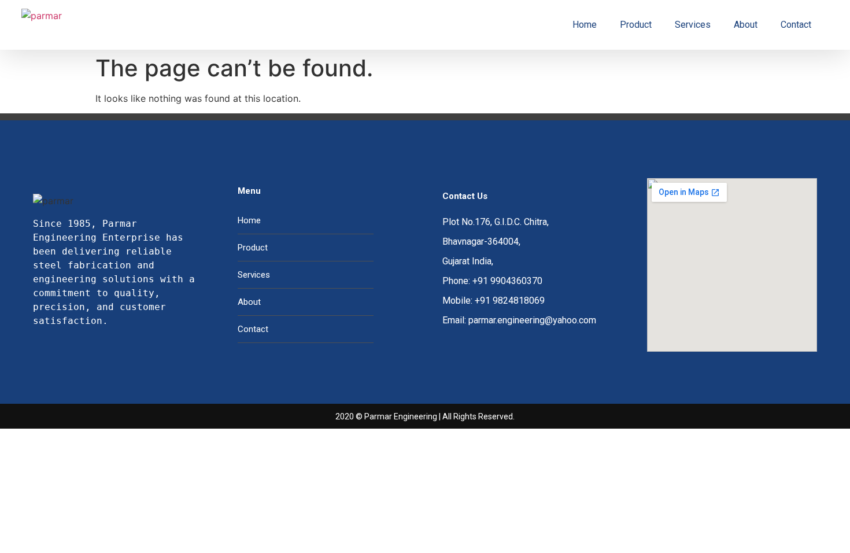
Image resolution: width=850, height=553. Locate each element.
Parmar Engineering (400, 416)
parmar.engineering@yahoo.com (532, 320)
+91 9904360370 (507, 280)
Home (584, 24)
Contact (796, 24)
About (745, 24)
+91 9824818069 (510, 300)
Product (636, 24)
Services (693, 24)
